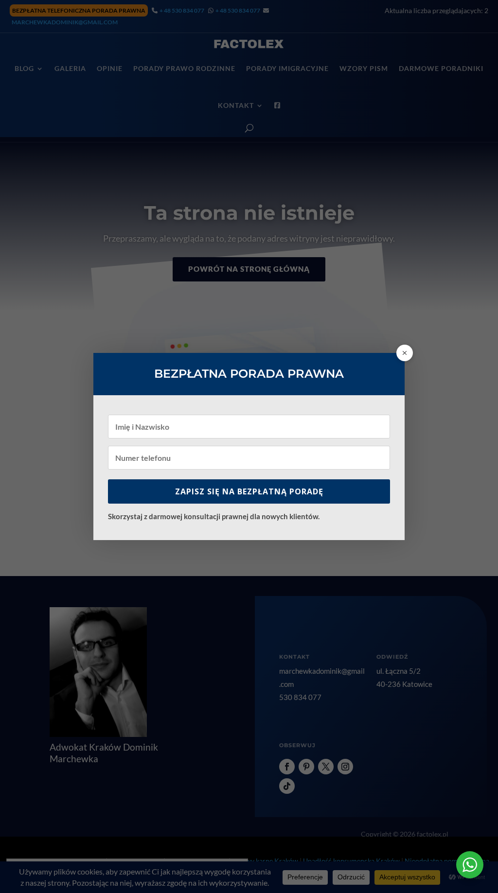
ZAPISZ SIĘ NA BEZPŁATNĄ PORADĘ (249, 491)
